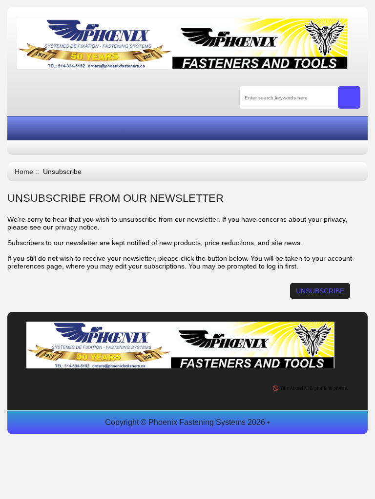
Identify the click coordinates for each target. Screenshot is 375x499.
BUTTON (300, 129)
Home (24, 171)
